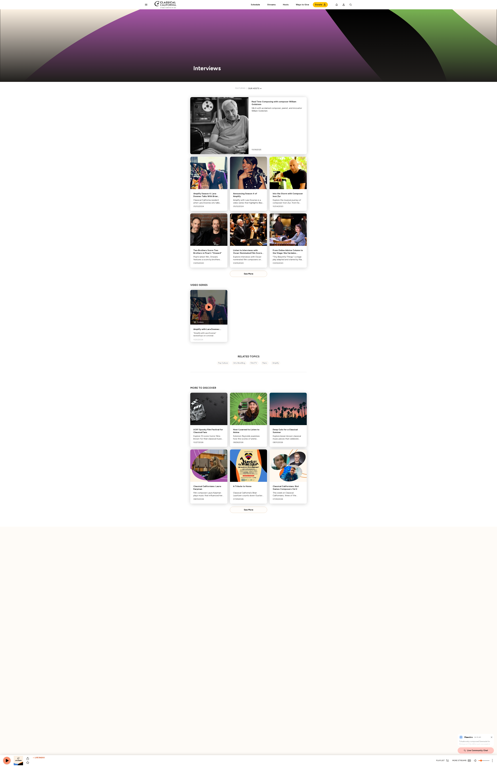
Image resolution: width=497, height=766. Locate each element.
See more (248, 274)
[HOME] (165, 4)
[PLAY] (7, 760)
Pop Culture (223, 363)
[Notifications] (337, 5)
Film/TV (254, 363)
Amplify (275, 363)
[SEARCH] (351, 5)
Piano (264, 363)
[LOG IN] (344, 5)
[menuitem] (271, 4)
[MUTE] (475, 760)
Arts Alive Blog (239, 363)
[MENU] (146, 4)
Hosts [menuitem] (286, 4)
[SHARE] (27, 758)
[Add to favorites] (27, 762)
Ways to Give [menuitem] (302, 4)
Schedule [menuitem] (255, 4)
